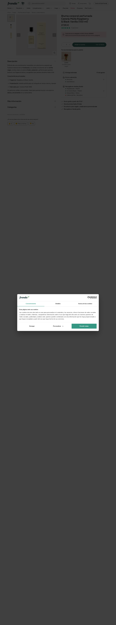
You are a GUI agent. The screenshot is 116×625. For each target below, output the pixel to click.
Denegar (32, 326)
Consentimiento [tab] (31, 303)
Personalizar (57, 326)
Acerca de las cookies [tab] (85, 303)
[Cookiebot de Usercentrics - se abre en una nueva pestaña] (89, 297)
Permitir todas (84, 326)
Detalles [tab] (58, 303)
